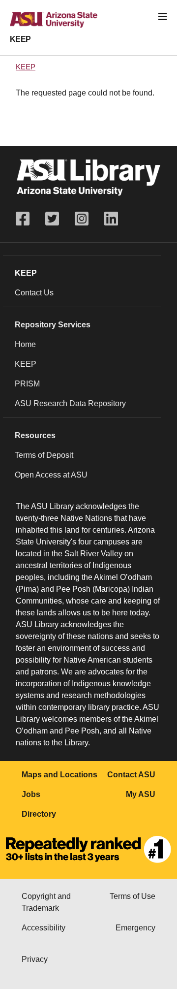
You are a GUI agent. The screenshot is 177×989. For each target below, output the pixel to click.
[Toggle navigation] (162, 17)
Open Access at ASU (51, 475)
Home (25, 344)
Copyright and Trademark (46, 902)
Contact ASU (131, 774)
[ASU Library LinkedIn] (111, 218)
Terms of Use (132, 896)
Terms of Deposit (44, 455)
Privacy (35, 959)
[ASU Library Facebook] (26, 218)
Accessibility (43, 928)
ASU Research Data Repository (70, 403)
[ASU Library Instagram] (81, 218)
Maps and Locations (59, 774)
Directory (39, 814)
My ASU (140, 794)
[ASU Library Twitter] (52, 218)
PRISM (27, 384)
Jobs (31, 794)
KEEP (20, 39)
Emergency (135, 928)
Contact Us (34, 292)
